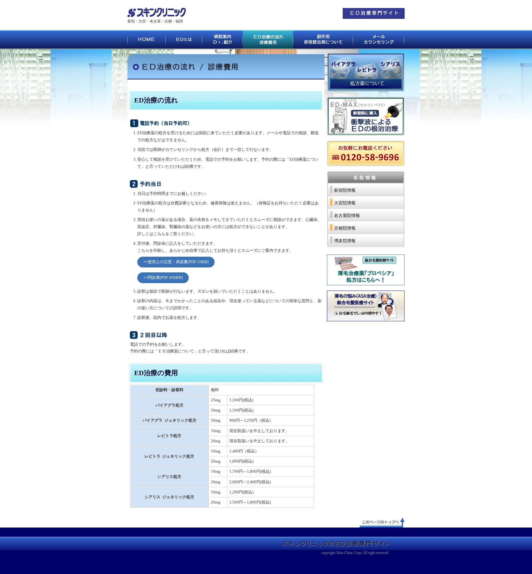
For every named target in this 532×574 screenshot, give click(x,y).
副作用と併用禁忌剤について (323, 39)
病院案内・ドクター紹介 (223, 39)
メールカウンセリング (379, 39)
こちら (159, 234)
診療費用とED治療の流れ (268, 39)
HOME (146, 39)
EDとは (184, 39)
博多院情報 (345, 240)
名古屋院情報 (347, 215)
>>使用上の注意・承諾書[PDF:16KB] (175, 262)
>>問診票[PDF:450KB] (163, 277)
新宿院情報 (345, 190)
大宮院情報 (345, 202)
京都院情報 (345, 228)
